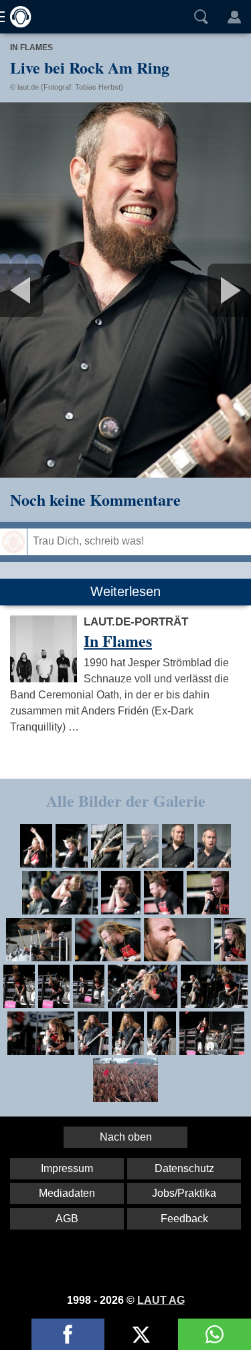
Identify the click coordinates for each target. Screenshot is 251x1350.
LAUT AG (161, 1300)
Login (234, 16)
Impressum (67, 1168)
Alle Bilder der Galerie (125, 800)
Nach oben (126, 1137)
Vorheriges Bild (41, 290)
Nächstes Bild (125, 290)
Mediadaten (67, 1193)
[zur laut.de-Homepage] (16, 16)
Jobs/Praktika (184, 1193)
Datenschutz (184, 1168)
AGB (67, 1218)
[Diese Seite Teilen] (67, 1334)
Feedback (184, 1218)
